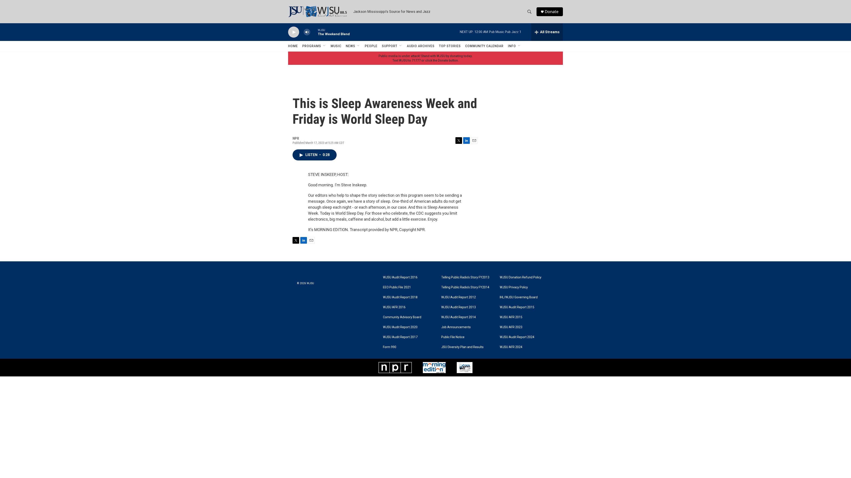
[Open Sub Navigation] (324, 46)
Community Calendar (484, 46)
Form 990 (389, 347)
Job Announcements (456, 327)
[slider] (314, 32)
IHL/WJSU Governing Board (519, 297)
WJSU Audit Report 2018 (400, 297)
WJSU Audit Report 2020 (400, 327)
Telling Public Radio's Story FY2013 (465, 277)
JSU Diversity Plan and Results (462, 347)
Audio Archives (421, 46)
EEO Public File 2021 (397, 287)
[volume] (307, 32)
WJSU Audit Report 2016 (400, 277)
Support (389, 46)
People (371, 46)
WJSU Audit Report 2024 (517, 337)
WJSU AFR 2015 (511, 317)
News (350, 46)
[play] (293, 32)
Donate (551, 11)
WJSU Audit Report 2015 (517, 307)
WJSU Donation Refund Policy (520, 277)
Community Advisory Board (402, 317)
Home (293, 46)
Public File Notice (453, 337)
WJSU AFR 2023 (511, 327)
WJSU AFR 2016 (394, 307)
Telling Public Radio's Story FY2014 (465, 287)
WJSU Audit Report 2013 (458, 307)
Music (336, 46)
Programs (311, 46)
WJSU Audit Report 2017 (400, 337)
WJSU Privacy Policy (514, 287)
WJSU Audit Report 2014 (458, 317)
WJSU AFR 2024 (511, 347)
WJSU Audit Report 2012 (458, 297)
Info (512, 46)
